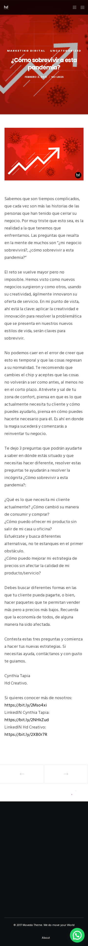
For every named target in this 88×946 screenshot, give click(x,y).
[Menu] (81, 7)
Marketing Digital (26, 51)
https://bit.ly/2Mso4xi (25, 705)
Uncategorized (65, 51)
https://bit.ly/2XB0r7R (25, 734)
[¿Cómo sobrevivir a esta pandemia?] (15, 792)
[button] (77, 935)
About (46, 937)
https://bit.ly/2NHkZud (26, 719)
